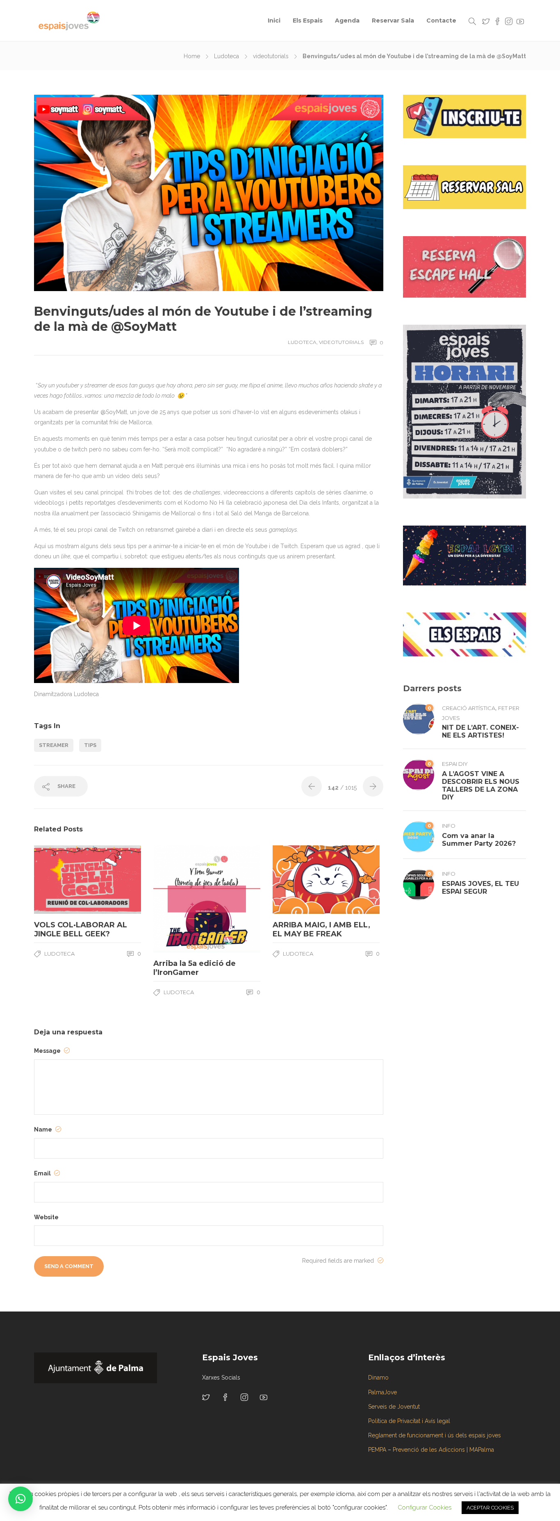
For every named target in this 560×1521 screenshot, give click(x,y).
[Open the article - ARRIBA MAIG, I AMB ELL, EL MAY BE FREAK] (299, 879)
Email (43, 1173)
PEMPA (377, 1449)
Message (48, 1050)
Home (192, 56)
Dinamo (378, 1377)
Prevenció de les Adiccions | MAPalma (443, 1449)
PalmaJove (382, 1392)
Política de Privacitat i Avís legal (409, 1421)
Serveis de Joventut (394, 1406)
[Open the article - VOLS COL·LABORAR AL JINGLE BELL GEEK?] (61, 879)
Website (46, 1217)
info (448, 825)
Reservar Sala (393, 20)
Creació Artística (468, 708)
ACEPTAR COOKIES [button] (490, 1508)
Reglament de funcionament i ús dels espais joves (434, 1435)
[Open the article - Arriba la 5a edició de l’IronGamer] (180, 898)
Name (43, 1129)
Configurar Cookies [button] (424, 1507)
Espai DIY (455, 763)
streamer (53, 745)
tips (90, 745)
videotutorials (271, 56)
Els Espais (308, 20)
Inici (274, 20)
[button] (20, 1499)
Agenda (347, 20)
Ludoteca (226, 56)
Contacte (441, 20)
